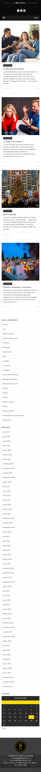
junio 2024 (6, 541)
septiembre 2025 (9, 477)
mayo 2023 (7, 600)
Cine (4, 329)
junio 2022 (6, 650)
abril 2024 (6, 550)
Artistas (5, 324)
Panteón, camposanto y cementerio (17, 287)
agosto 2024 (7, 532)
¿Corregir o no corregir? (12, 142)
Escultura (6, 343)
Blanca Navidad (9, 214)
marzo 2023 (7, 609)
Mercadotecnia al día (10, 384)
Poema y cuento (8, 402)
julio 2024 (6, 536)
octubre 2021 (7, 686)
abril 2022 (6, 659)
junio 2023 (6, 595)
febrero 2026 (7, 455)
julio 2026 (6, 432)
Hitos (4, 356)
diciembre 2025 (8, 464)
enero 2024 (7, 564)
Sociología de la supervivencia (13, 415)
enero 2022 (7, 673)
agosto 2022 (7, 641)
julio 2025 (6, 486)
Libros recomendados (10, 374)
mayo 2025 (7, 495)
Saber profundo (8, 411)
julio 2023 (6, 591)
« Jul (3, 728)
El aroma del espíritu (10, 338)
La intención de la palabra (13, 69)
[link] (18, 11)
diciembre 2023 (8, 568)
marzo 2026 (7, 450)
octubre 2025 (7, 473)
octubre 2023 (7, 577)
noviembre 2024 (8, 518)
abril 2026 (6, 445)
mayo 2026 (7, 441)
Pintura (5, 397)
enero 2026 (7, 459)
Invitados (6, 361)
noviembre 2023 (8, 573)
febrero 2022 (7, 668)
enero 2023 (7, 618)
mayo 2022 (7, 654)
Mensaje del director (10, 379)
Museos (5, 388)
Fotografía (6, 347)
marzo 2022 (7, 664)
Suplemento (7, 420)
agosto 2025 (7, 482)
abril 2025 (6, 500)
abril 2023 (6, 604)
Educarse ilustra (8, 334)
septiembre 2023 (9, 582)
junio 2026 (6, 436)
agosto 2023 (7, 586)
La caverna (7, 365)
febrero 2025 (7, 509)
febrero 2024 (7, 559)
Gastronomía (7, 352)
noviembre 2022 (8, 627)
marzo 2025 (7, 505)
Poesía (5, 406)
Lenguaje (6, 88)
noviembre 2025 (8, 468)
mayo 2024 (7, 545)
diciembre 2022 (8, 623)
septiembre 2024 (9, 527)
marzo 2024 (7, 554)
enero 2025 (7, 514)
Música (5, 393)
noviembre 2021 (8, 682)
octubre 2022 (7, 632)
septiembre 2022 (9, 636)
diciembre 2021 (8, 677)
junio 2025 (6, 491)
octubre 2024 (7, 523)
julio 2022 (6, 645)
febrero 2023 (7, 614)
